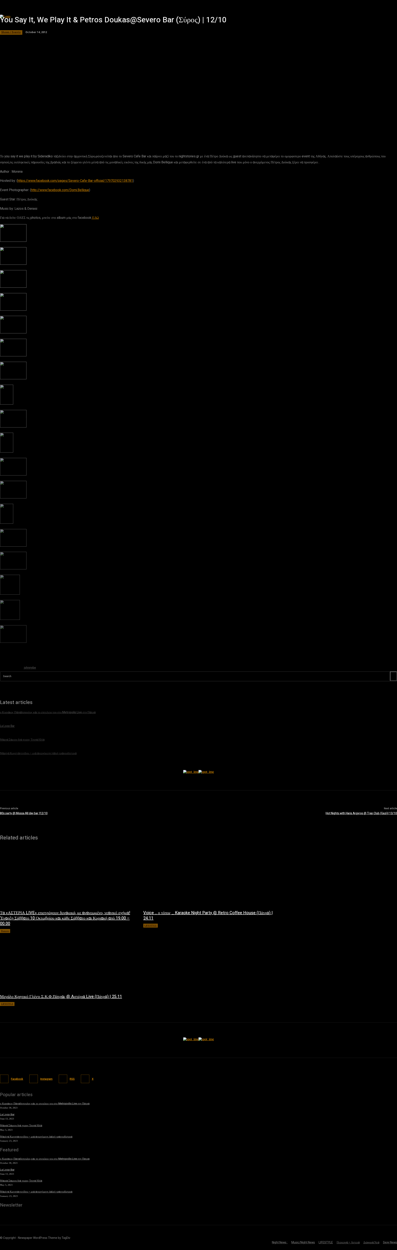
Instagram (46, 1079)
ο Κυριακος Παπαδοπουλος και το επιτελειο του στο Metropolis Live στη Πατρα (45, 1103)
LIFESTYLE (150, 925)
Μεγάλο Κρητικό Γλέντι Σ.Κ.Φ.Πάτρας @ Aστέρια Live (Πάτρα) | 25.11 (61, 997)
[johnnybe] (10, 669)
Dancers (5, 931)
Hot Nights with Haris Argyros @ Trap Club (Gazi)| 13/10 (361, 813)
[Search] (393, 676)
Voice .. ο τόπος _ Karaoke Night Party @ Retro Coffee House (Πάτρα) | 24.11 (208, 915)
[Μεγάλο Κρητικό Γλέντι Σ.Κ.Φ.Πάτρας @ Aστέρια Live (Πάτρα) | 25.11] (67, 961)
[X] (85, 1079)
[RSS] (63, 1079)
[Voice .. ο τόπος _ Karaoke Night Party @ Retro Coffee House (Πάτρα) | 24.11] (210, 877)
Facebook (17, 1079)
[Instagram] (33, 1079)
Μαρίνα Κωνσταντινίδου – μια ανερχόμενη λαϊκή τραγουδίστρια (36, 1137)
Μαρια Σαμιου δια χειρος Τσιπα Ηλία (21, 1125)
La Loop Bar (7, 1114)
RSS (72, 1079)
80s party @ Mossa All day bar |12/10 (24, 813)
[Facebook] (4, 1079)
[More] (118, 133)
